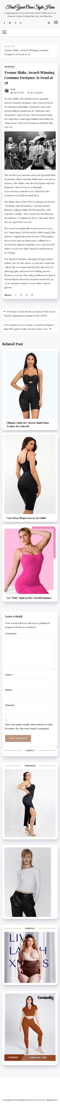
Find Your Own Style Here (30, 7)
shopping (9, 67)
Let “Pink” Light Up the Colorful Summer (29, 597)
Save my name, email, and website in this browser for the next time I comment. (29, 726)
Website (10, 705)
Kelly (13, 89)
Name (9, 674)
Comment (10, 633)
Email (9, 689)
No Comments (37, 93)
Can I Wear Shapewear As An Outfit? (27, 518)
